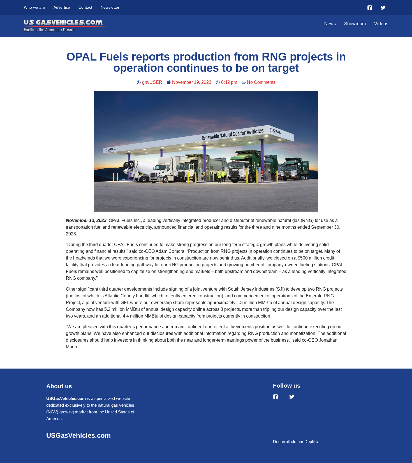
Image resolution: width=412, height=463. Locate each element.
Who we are (34, 7)
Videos (381, 23)
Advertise (62, 7)
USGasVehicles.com (78, 435)
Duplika (311, 441)
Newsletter (110, 7)
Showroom (355, 23)
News (330, 23)
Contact (85, 7)
